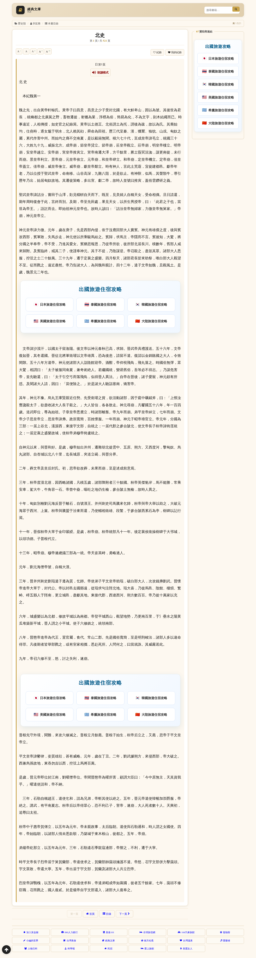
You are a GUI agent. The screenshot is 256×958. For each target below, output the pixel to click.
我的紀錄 (176, 52)
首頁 (92, 914)
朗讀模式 (102, 72)
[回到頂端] (6, 949)
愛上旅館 (149, 948)
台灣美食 (71, 940)
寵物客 (226, 932)
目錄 (108, 914)
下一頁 (123, 914)
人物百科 (32, 948)
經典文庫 (110, 940)
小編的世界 (32, 940)
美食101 (110, 932)
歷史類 (22, 23)
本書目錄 (53, 23)
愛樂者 (226, 940)
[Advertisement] (217, 202)
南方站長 (149, 940)
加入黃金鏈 (32, 932)
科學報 (71, 948)
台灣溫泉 (188, 940)
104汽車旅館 (188, 932)
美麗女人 (187, 948)
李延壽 (36, 23)
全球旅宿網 (149, 932)
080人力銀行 (71, 932)
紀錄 (159, 52)
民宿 (110, 948)
